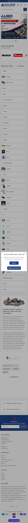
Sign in (14, 263)
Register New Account (14, 268)
